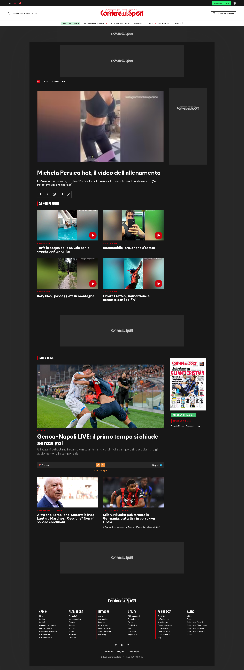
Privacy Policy (164, 631)
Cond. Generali (164, 634)
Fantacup (102, 634)
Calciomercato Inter (49, 511)
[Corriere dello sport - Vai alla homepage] (122, 13)
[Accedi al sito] (234, 3)
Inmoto (101, 622)
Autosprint (103, 619)
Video (47, 82)
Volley (71, 631)
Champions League (47, 625)
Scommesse (164, 23)
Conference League (48, 631)
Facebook (109, 651)
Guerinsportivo (104, 628)
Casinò (179, 23)
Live (19, 3)
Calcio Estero (45, 634)
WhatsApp (134, 651)
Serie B (42, 622)
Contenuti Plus (70, 23)
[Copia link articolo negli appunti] (68, 194)
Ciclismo (72, 637)
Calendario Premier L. (196, 631)
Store (130, 622)
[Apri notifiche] (9, 13)
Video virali (44, 244)
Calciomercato (45, 637)
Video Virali (60, 82)
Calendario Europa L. (196, 628)
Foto (189, 619)
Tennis (150, 23)
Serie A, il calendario (114, 527)
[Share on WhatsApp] (54, 194)
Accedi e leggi (193, 426)
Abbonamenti (134, 616)
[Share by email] (61, 194)
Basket (72, 622)
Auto (100, 616)
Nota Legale (163, 622)
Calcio (138, 23)
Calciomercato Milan (115, 511)
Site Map (132, 631)
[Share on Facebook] (40, 194)
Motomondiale (75, 619)
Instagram (120, 651)
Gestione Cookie (165, 625)
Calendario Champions (197, 625)
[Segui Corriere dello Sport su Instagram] (128, 644)
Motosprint (103, 625)
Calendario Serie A (119, 23)
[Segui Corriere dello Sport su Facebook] (115, 644)
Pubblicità (132, 625)
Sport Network (104, 631)
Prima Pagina (133, 619)
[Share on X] (47, 194)
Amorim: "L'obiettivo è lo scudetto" (143, 527)
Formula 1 (73, 616)
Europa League (45, 628)
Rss (129, 628)
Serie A (41, 431)
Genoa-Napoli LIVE (94, 23)
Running (72, 628)
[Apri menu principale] (9, 3)
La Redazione (163, 619)
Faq (159, 637)
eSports (72, 634)
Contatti (161, 616)
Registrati (132, 634)
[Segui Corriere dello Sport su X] (122, 644)
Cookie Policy (163, 628)
